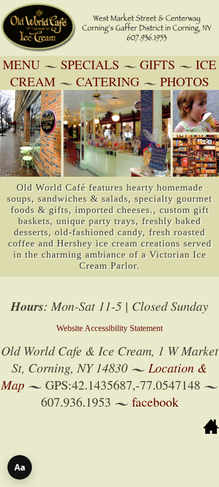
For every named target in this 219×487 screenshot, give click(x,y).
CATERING (107, 81)
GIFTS (157, 64)
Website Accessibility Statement (109, 328)
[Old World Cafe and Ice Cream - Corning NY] (109, 52)
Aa (20, 467)
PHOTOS (184, 81)
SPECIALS (90, 64)
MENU (21, 64)
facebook (155, 401)
